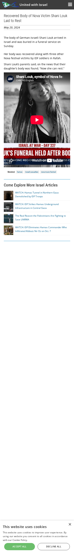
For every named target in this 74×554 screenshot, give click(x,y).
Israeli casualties (31, 172)
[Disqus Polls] (37, 292)
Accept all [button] (20, 546)
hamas (19, 172)
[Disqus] (37, 390)
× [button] (69, 524)
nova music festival (48, 172)
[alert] (37, 537)
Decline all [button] (53, 546)
